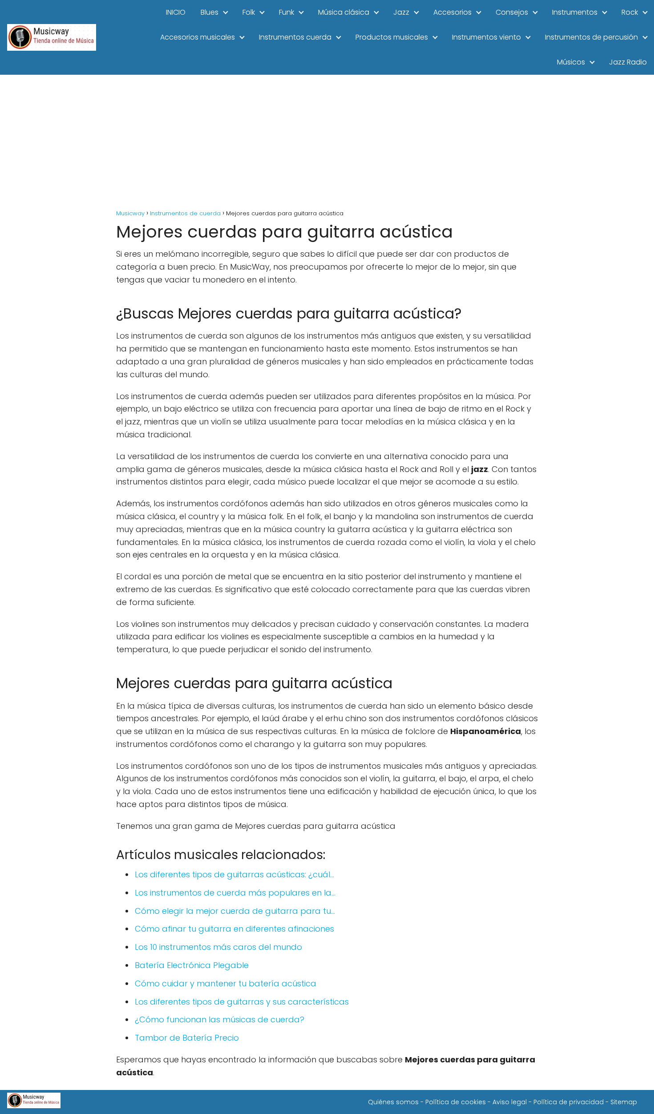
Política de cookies (455, 1102)
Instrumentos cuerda (295, 37)
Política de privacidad (568, 1102)
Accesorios (452, 12)
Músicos (571, 62)
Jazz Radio (628, 62)
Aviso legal (510, 1102)
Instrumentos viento (486, 37)
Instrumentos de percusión (591, 37)
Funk (286, 12)
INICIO (176, 12)
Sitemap (623, 1102)
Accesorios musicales (197, 37)
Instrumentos (574, 12)
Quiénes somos (393, 1102)
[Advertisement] (327, 141)
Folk (248, 12)
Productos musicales (391, 37)
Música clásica (343, 12)
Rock (630, 12)
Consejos (512, 12)
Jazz (401, 12)
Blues (209, 12)
